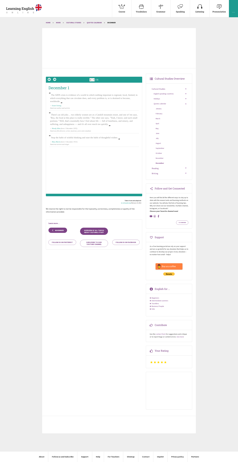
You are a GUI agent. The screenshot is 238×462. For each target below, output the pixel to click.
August (158, 143)
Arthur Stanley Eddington (60, 164)
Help (98, 456)
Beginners (155, 298)
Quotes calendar (94, 22)
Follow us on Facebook (126, 242)
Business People (158, 306)
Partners (195, 456)
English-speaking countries (164, 94)
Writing (155, 173)
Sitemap (130, 456)
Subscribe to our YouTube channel (94, 243)
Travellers (155, 303)
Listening (199, 11)
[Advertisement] (119, 48)
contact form (160, 334)
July (157, 138)
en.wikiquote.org (126, 203)
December (160, 163)
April (157, 123)
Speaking (180, 11)
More (58, 22)
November (59, 230)
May (157, 128)
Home (48, 22)
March (158, 118)
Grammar (160, 11)
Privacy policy (177, 456)
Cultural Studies (73, 22)
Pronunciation (219, 11)
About (41, 456)
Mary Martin (56, 142)
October (159, 153)
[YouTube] (151, 216)
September (160, 148)
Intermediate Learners (160, 301)
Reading (155, 168)
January (159, 108)
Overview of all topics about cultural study (94, 231)
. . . (233, 11)
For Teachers (113, 456)
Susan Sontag (56, 106)
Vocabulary (141, 11)
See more (180, 337)
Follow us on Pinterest (62, 242)
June (157, 133)
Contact (145, 456)
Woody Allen (56, 128)
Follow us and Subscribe (63, 456)
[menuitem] (122, 8)
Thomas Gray (56, 179)
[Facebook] (158, 216)
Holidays (157, 99)
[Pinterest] (154, 216)
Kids (153, 309)
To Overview (182, 222)
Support (84, 456)
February (159, 113)
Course (122, 11)
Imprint (160, 456)
